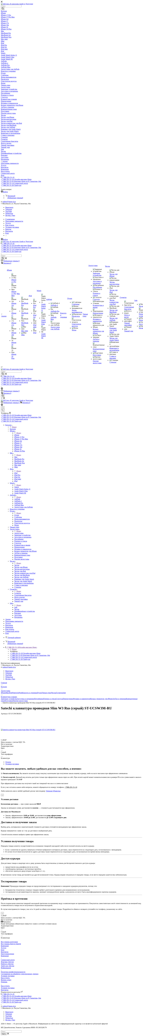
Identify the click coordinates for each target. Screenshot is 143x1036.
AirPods (17, 499)
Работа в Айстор (7, 964)
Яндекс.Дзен (10, 215)
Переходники (68, 699)
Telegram (8, 209)
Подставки (9, 701)
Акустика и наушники (25, 699)
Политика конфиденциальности (13, 972)
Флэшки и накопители (81, 699)
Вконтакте (9, 207)
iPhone (16, 435)
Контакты (4, 952)
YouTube (8, 211)
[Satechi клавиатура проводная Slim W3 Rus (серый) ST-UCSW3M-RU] (28, 730)
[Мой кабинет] (2, 389)
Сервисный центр (8, 960)
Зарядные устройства (9, 699)
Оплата (8, 762)
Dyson (16, 515)
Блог (2, 950)
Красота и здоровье (29, 693)
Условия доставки (12, 764)
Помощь (4, 982)
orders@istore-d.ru (9, 202)
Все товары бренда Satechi (11, 944)
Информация (6, 968)
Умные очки (46, 693)
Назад (14, 427)
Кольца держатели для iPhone (101, 699)
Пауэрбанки (38, 699)
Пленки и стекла (49, 699)
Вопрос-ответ (6, 980)
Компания (5, 946)
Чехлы (16, 565)
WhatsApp (9, 213)
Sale (15, 607)
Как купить (5, 978)
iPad (15, 473)
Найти (4, 1034)
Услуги (3, 948)
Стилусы (59, 699)
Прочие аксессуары (20, 701)
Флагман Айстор (7, 962)
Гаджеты (17, 593)
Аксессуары (18, 533)
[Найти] (3, 8)
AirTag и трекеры (119, 699)
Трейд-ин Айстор (7, 966)
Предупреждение (7, 954)
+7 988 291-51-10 (7, 177)
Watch (16, 487)
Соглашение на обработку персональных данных (19, 974)
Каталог (13, 429)
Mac (15, 457)
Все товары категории (9, 942)
